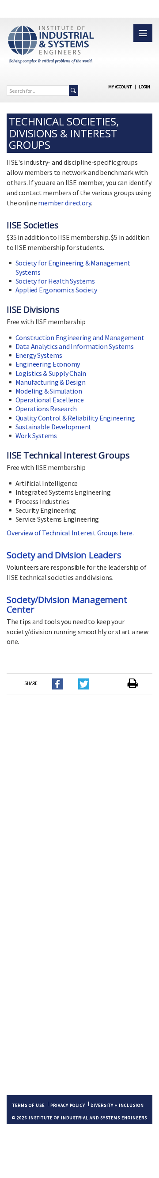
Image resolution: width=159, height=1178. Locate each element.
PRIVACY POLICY (67, 1105)
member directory (64, 202)
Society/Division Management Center (67, 604)
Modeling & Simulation (48, 390)
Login (144, 87)
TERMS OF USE (28, 1105)
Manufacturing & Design (50, 382)
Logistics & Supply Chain (50, 373)
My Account (120, 87)
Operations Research (46, 408)
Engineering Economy (47, 364)
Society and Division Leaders (64, 555)
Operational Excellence (49, 399)
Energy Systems (38, 355)
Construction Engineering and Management (79, 337)
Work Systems (36, 435)
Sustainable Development (53, 426)
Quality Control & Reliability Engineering (75, 417)
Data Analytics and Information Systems (74, 346)
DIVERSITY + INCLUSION (117, 1105)
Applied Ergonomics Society (56, 289)
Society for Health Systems (55, 281)
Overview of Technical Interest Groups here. (70, 532)
